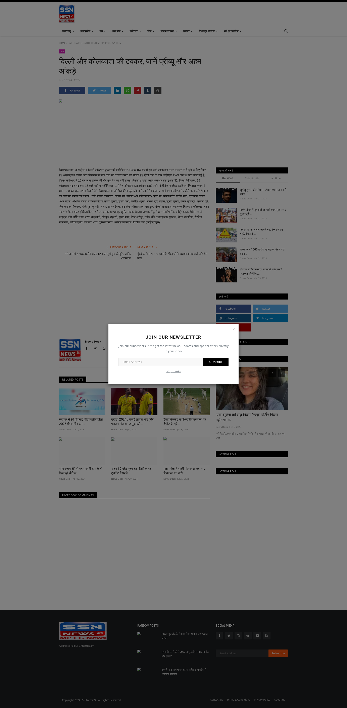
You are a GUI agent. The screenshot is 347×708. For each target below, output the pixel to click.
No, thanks (173, 371)
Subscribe (215, 362)
